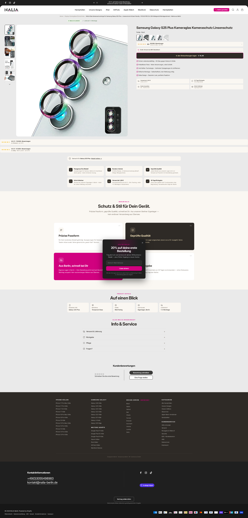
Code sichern (124, 268)
